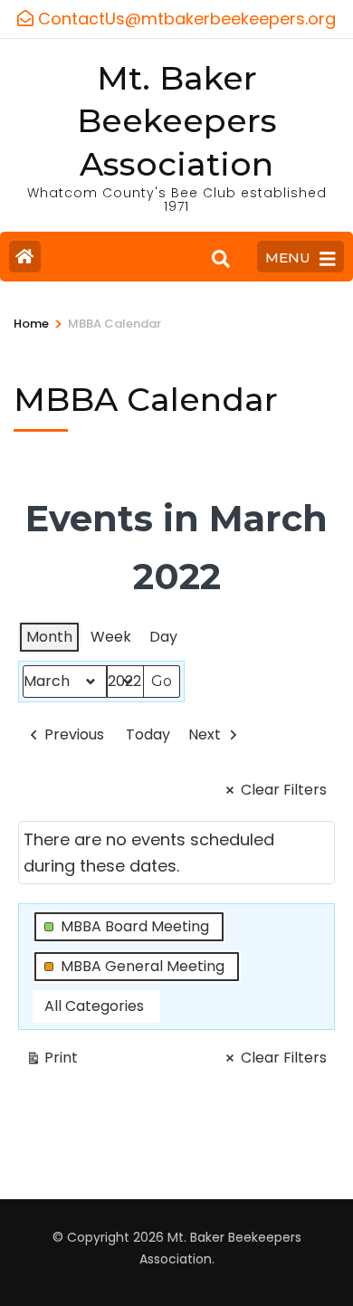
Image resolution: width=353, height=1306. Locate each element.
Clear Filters (284, 789)
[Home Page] (25, 256)
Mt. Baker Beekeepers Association (177, 121)
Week (111, 636)
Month (49, 636)
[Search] (221, 259)
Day (163, 636)
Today (148, 734)
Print (51, 1060)
